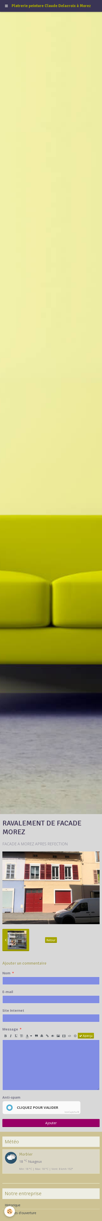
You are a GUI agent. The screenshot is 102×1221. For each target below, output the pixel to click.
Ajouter (51, 1123)
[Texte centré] (42, 1035)
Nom (6, 973)
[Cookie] (9, 1211)
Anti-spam (11, 1097)
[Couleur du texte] (28, 1035)
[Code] (70, 1035)
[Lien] (47, 1035)
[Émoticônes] (75, 1035)
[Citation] (36, 1035)
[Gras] (5, 1035)
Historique (12, 1205)
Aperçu (87, 1036)
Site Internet (13, 1010)
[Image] (58, 1035)
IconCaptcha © (72, 1112)
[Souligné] (16, 1035)
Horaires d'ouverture (20, 1213)
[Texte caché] (53, 1035)
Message (10, 1029)
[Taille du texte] (21, 1035)
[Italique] (11, 1035)
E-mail (7, 991)
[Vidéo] (64, 1035)
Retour (51, 940)
